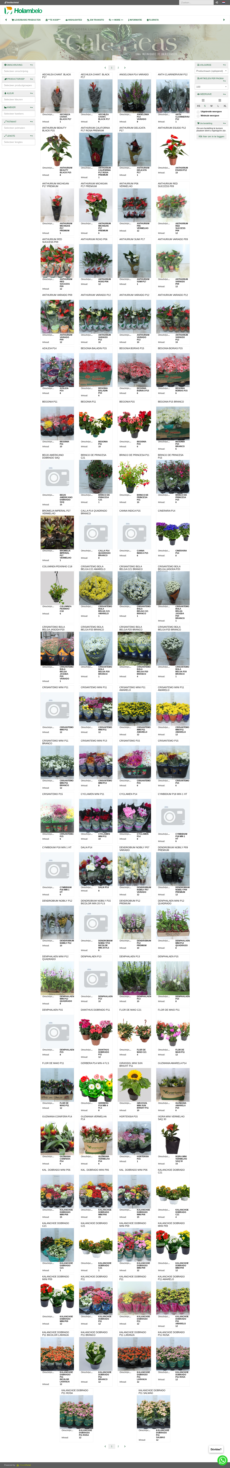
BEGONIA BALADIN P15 (94, 348)
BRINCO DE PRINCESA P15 (170, 456)
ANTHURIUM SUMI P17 (132, 239)
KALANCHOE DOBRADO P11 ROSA (171, 1333)
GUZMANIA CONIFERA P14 (57, 1116)
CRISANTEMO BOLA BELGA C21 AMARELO (93, 567)
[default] (203, 100)
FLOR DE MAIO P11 (169, 1009)
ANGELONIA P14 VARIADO (134, 74)
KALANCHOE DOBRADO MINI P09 (132, 1224)
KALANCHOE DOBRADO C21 (171, 1171)
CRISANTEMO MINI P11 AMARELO (132, 688)
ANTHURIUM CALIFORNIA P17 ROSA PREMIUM (95, 129)
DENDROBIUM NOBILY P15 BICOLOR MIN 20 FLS (96, 902)
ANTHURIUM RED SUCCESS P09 (168, 184)
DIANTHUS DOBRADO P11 (95, 1009)
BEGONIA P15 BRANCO (171, 401)
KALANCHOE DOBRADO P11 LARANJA (132, 1333)
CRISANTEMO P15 (129, 740)
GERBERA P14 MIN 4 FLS (95, 1063)
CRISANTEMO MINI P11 (55, 687)
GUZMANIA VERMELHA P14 (93, 1117)
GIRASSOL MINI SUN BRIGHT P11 (130, 1064)
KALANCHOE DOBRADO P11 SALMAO (152, 1391)
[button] (223, 2)
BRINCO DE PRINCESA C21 (93, 456)
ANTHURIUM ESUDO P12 (172, 127)
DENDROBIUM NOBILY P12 (57, 900)
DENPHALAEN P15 (168, 956)
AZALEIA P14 (49, 348)
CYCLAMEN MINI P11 (92, 794)
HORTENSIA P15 (128, 1116)
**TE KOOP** (54, 20)
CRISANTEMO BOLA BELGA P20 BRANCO (92, 628)
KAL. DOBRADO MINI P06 (56, 1169)
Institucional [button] (13, 2)
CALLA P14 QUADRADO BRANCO (94, 512)
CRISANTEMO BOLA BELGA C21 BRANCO (131, 567)
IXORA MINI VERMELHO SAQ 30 (171, 1117)
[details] (219, 100)
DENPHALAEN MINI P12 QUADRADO (171, 902)
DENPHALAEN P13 (91, 956)
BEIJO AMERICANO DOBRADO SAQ (53, 456)
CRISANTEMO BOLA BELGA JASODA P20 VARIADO (53, 629)
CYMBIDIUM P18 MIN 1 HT (172, 794)
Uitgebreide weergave (211, 111)
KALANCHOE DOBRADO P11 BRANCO (94, 1333)
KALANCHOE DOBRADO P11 (94, 1277)
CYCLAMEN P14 (128, 794)
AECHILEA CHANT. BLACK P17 (56, 75)
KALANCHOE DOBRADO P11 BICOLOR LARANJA (55, 1333)
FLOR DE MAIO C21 (130, 1009)
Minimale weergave (210, 115)
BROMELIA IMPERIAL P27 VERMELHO (56, 512)
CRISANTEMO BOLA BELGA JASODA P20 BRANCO (169, 569)
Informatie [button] (135, 20)
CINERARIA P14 (166, 510)
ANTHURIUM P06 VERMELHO (128, 184)
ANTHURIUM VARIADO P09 (173, 239)
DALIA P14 (86, 847)
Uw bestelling (205, 123)
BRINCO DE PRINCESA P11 (134, 455)
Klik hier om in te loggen (211, 136)
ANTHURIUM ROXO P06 (94, 239)
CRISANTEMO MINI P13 (94, 740)
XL (225, 106)
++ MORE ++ (117, 20)
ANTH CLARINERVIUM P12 (173, 74)
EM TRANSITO (97, 20)
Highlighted (75, 20)
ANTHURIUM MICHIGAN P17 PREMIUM (55, 184)
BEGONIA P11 (49, 401)
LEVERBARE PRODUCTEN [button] (27, 20)
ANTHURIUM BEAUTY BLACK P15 (54, 129)
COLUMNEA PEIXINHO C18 (57, 566)
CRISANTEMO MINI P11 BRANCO (55, 742)
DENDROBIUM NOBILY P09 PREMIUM (173, 848)
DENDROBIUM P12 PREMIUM (129, 902)
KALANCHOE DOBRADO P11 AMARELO (171, 1277)
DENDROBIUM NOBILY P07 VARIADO (134, 848)
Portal (26, 1465)
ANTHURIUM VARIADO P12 (96, 295)
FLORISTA (154, 20)
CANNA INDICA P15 (130, 510)
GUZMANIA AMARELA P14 (172, 1063)
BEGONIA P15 (127, 401)
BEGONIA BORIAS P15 (131, 348)
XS (198, 106)
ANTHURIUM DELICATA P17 (132, 129)
